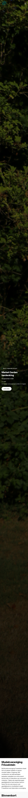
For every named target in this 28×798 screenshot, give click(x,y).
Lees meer (6, 388)
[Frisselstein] (4, 3)
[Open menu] (25, 4)
